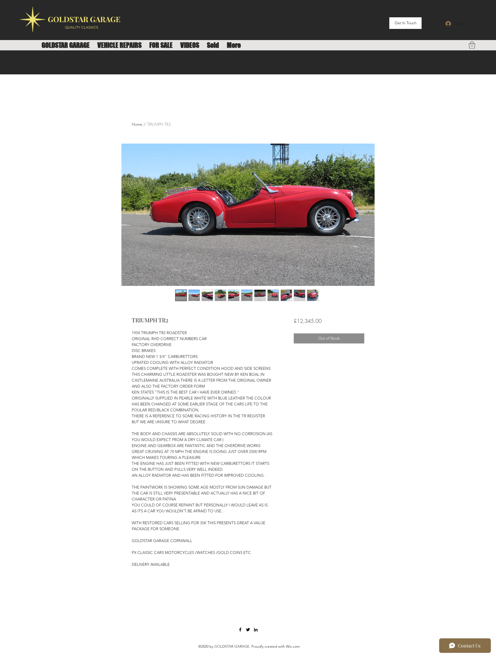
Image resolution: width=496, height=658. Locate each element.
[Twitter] (248, 629)
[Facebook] (240, 629)
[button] (472, 45)
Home (137, 124)
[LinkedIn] (255, 629)
